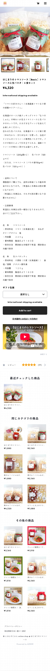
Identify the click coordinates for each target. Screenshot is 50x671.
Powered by (22, 644)
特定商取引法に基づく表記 (15, 631)
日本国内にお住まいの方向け (25, 319)
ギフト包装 (8, 287)
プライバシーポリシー (13, 626)
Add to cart (25, 310)
